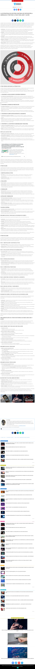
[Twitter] (1, 428)
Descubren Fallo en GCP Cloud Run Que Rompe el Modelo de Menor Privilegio (17, 511)
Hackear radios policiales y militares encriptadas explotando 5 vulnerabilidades (18, 479)
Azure (18, 437)
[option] (6, 398)
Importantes (8, 437)
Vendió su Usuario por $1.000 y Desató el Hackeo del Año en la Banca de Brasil (18, 575)
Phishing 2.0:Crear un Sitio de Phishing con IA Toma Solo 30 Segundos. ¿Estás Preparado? (20, 556)
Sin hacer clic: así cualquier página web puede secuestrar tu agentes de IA (17, 455)
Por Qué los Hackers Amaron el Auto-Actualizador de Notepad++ (16, 571)
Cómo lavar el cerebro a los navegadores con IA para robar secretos (17, 531)
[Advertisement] (17, 411)
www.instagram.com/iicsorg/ (22, 425)
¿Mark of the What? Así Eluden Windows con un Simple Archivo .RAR (16, 507)
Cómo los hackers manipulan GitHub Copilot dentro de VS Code (16, 527)
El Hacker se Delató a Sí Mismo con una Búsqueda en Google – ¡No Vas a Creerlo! (18, 583)
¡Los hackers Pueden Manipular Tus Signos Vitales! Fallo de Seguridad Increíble (18, 515)
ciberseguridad (22, 437)
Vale (17, 667)
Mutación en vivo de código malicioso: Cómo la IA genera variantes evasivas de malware (19, 459)
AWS (17, 437)
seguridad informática (27, 437)
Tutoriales (12, 437)
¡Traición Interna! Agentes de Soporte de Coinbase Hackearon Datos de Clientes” (18, 579)
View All (33, 462)
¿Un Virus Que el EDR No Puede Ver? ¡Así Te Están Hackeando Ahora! (16, 608)
